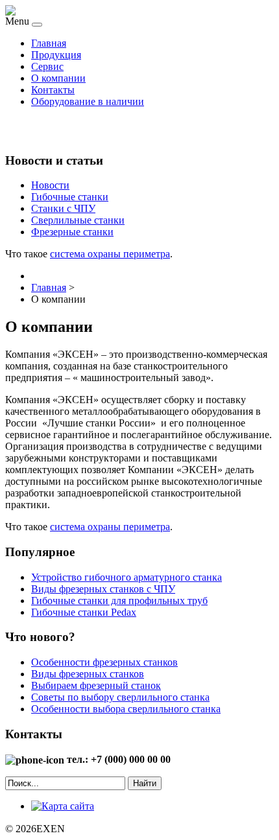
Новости (50, 185)
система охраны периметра (110, 253)
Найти (144, 783)
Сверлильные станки (78, 220)
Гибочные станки (69, 196)
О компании (58, 78)
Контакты (53, 89)
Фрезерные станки (72, 231)
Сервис (47, 66)
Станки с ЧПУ (63, 208)
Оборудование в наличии (87, 101)
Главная (48, 43)
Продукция (56, 54)
